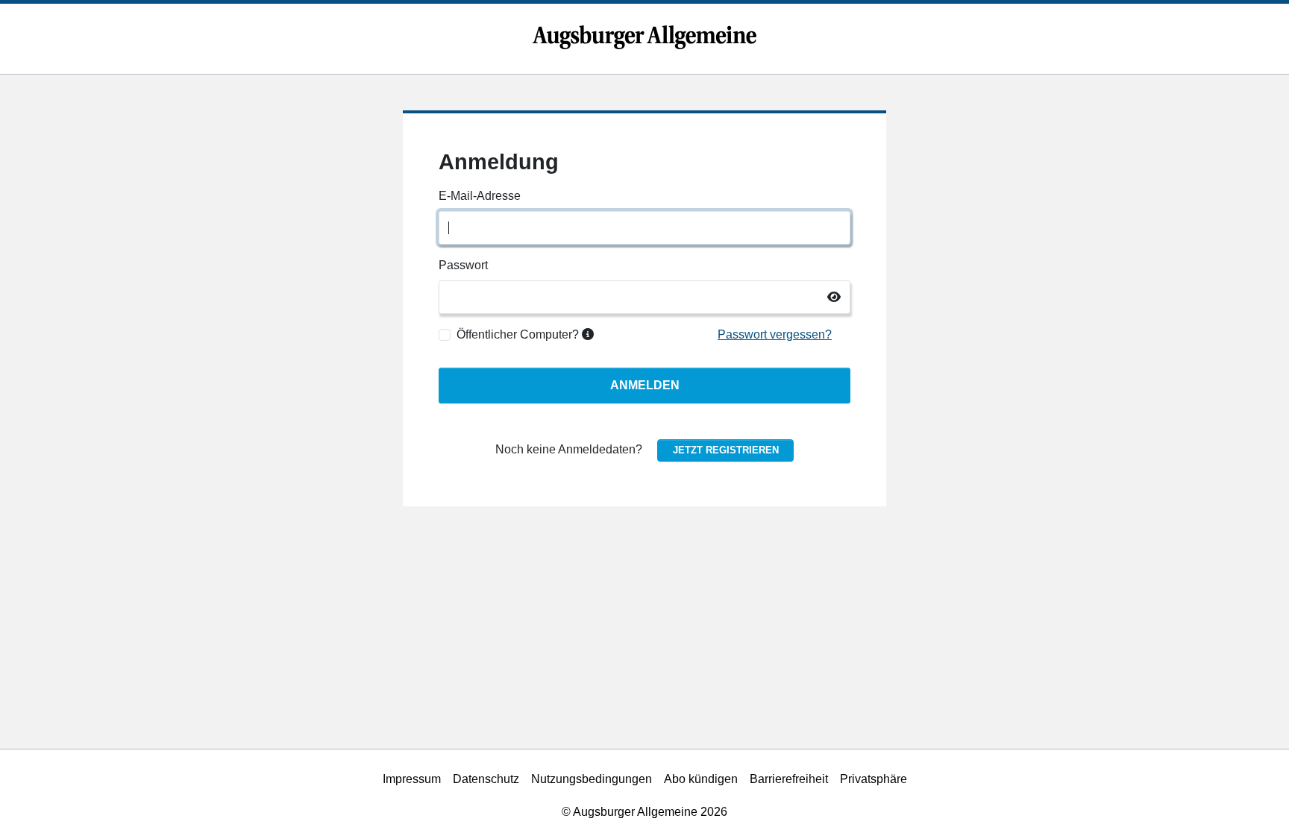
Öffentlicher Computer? (519, 334)
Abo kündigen (701, 779)
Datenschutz (486, 779)
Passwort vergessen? (775, 334)
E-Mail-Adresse (480, 195)
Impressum (412, 779)
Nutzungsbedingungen (591, 779)
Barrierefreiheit (789, 779)
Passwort (463, 265)
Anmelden (645, 385)
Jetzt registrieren (726, 450)
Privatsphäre (873, 779)
